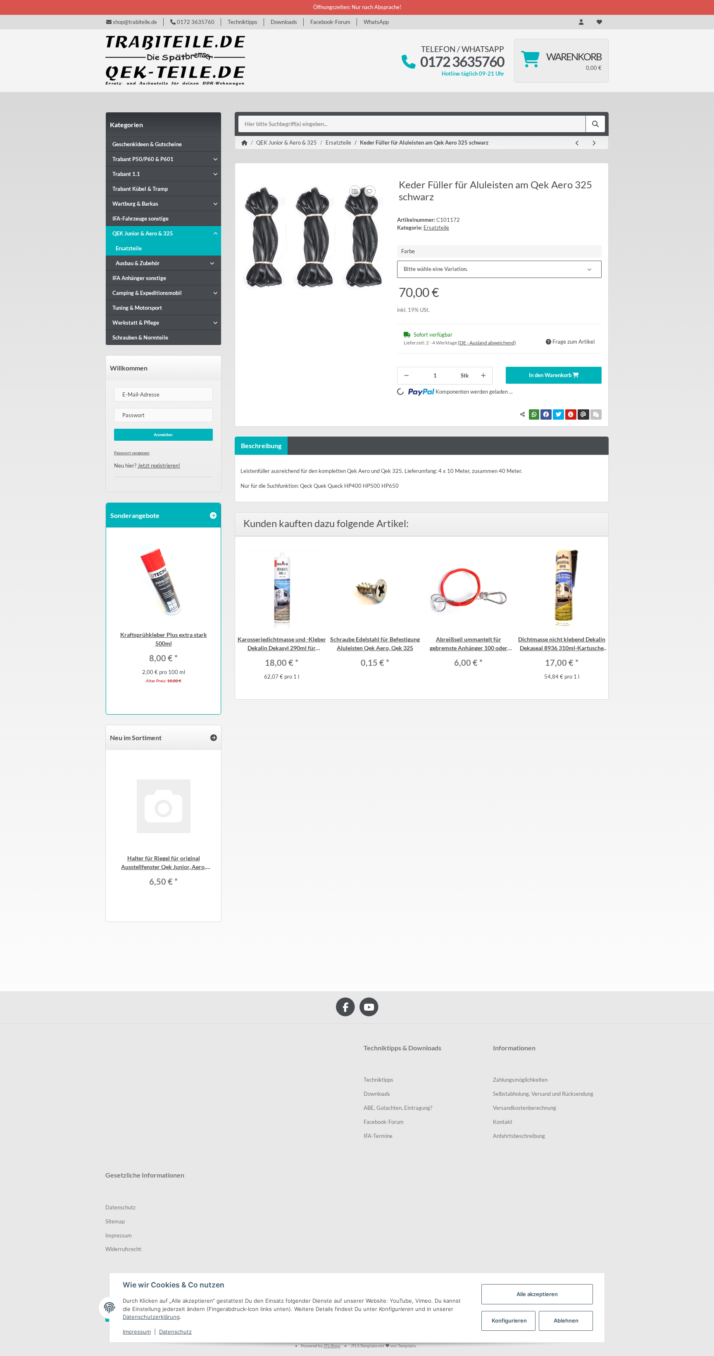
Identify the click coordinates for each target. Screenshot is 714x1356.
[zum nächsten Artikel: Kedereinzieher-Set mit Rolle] (593, 143)
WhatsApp (376, 22)
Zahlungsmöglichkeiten (520, 1079)
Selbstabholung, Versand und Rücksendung (543, 1093)
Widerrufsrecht (123, 1249)
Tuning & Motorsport (137, 307)
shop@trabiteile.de (134, 22)
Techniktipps (242, 22)
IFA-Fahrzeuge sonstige (140, 218)
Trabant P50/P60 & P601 (143, 159)
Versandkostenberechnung (524, 1107)
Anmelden (163, 434)
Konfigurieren (509, 1320)
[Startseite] (244, 143)
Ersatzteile (436, 227)
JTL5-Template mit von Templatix (383, 1345)
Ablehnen (566, 1320)
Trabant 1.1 (126, 174)
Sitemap (115, 1221)
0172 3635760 (195, 22)
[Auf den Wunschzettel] (370, 191)
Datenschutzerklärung (151, 1316)
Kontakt (502, 1122)
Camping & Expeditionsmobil (147, 293)
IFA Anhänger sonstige (139, 278)
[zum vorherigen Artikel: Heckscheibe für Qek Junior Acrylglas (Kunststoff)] (577, 143)
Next (601, 618)
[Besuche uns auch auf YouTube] (369, 1006)
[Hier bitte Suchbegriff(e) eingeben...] (595, 124)
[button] (581, 22)
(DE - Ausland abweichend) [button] (487, 343)
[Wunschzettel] (599, 22)
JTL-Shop (332, 1345)
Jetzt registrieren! (159, 465)
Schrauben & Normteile (140, 337)
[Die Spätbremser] (175, 60)
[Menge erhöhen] (483, 376)
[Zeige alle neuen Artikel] (213, 737)
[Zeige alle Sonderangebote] (213, 515)
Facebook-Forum (330, 22)
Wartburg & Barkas (135, 203)
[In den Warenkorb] (248, 174)
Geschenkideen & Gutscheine (147, 144)
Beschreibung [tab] (261, 445)
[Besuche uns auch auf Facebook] (345, 1006)
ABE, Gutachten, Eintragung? (398, 1107)
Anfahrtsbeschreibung (519, 1136)
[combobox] (499, 269)
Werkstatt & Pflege (135, 322)
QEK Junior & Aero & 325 (142, 233)
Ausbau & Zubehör (137, 263)
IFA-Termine (378, 1136)
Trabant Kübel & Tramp (140, 188)
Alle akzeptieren (537, 1294)
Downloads (284, 22)
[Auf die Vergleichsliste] (355, 191)
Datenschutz (120, 1207)
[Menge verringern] (406, 376)
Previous (242, 618)
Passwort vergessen (132, 452)
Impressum (118, 1235)
